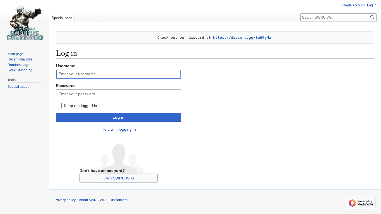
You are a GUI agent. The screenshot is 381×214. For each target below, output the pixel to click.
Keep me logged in (80, 105)
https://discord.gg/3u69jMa (242, 37)
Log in (118, 117)
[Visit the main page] (24, 22)
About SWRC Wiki (92, 200)
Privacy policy (65, 200)
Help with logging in (119, 129)
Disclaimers (118, 200)
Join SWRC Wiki (118, 178)
